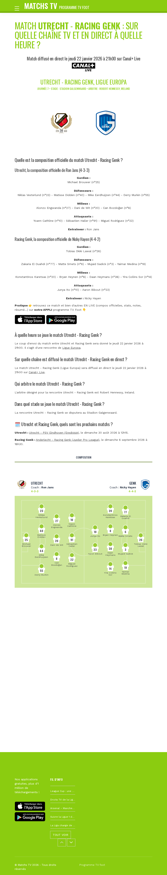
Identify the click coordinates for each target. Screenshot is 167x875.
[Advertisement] (83, 644)
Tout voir (60, 834)
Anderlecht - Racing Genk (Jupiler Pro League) (67, 439)
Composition (83, 457)
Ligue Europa (71, 347)
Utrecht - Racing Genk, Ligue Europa (83, 82)
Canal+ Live (37, 372)
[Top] (156, 866)
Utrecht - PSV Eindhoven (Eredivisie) (54, 432)
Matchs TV (56, 5)
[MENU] (19, 8)
